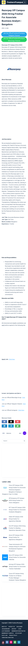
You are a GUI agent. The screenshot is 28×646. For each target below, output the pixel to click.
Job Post (14, 628)
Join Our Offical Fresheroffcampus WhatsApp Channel (14, 40)
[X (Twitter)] (11, 421)
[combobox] (12, 440)
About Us (4, 626)
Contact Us (11, 626)
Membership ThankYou (8, 633)
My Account (18, 633)
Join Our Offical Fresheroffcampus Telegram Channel (14, 34)
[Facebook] (4, 421)
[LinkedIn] (4, 426)
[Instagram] (11, 642)
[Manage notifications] (3, 643)
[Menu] (24, 2)
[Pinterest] (17, 421)
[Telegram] (11, 426)
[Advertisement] (14, 121)
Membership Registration (18, 631)
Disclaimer (19, 626)
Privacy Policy (13, 635)
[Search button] (24, 440)
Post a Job (4, 635)
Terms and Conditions (8, 637)
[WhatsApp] (17, 426)
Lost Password (6, 631)
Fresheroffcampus (15, 2)
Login (19, 628)
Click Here (12, 359)
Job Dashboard (6, 628)
